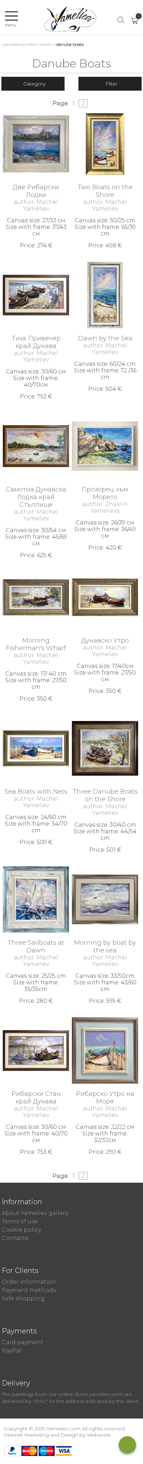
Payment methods (29, 1290)
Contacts (15, 1238)
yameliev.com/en (19, 44)
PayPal (12, 1350)
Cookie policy (21, 1229)
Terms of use (20, 1221)
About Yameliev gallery (35, 1213)
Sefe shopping (23, 1298)
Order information (29, 1282)
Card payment (22, 1342)
